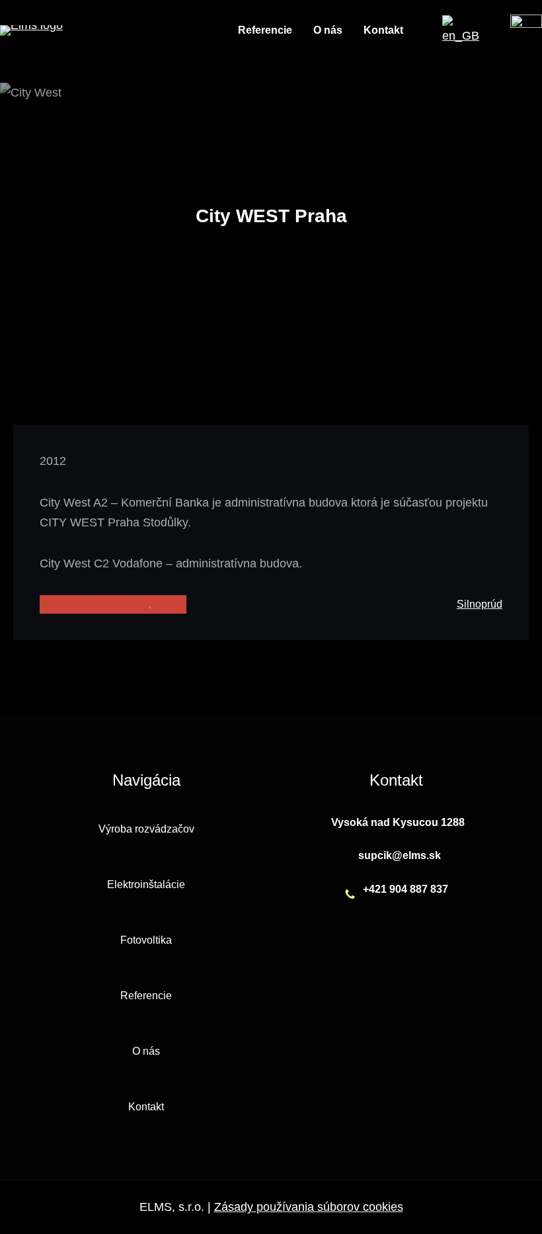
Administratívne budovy (94, 604)
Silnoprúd (479, 604)
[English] (460, 35)
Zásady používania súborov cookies (308, 1206)
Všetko (170, 604)
